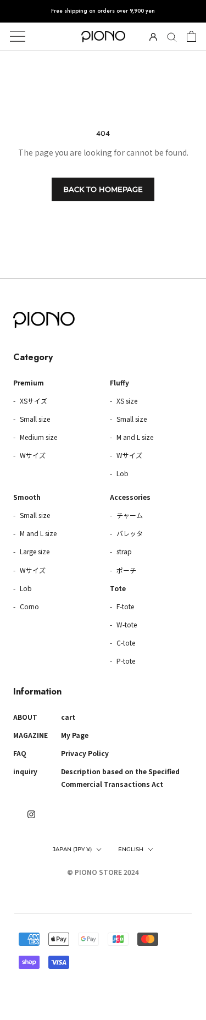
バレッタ (129, 533)
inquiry (25, 771)
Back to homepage (103, 189)
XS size (126, 400)
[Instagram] (31, 813)
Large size (33, 551)
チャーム (129, 515)
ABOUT (25, 716)
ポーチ (125, 570)
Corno (28, 606)
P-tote (125, 660)
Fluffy (119, 382)
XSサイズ (32, 400)
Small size (34, 418)
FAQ (19, 753)
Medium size (37, 437)
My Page (74, 735)
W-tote (126, 624)
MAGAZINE (30, 735)
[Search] (172, 36)
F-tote (124, 606)
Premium (28, 382)
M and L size (134, 437)
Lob (122, 473)
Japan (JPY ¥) (72, 849)
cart (68, 716)
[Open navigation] (17, 36)
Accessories (130, 496)
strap (123, 551)
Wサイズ (32, 455)
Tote (118, 588)
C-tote (125, 642)
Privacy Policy (85, 753)
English (130, 849)
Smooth (27, 496)
